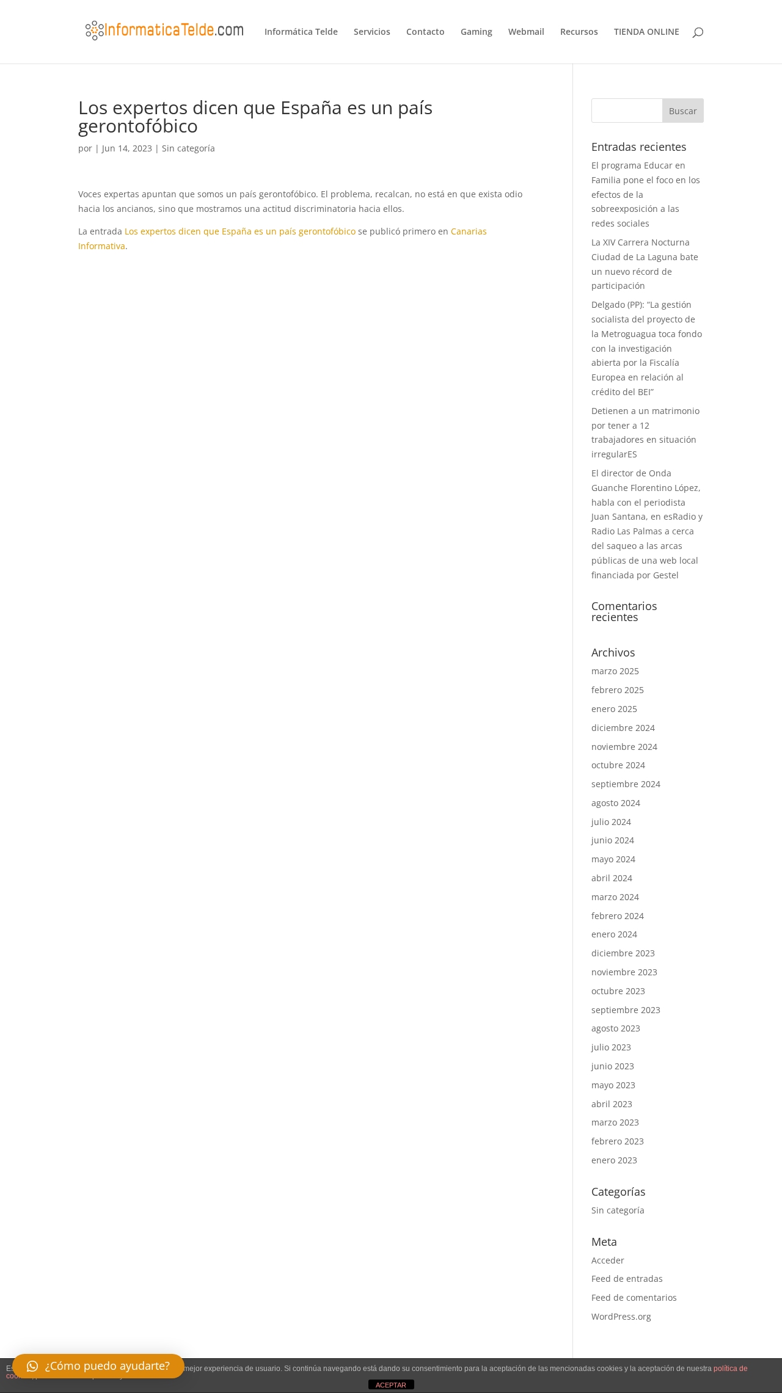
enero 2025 (614, 709)
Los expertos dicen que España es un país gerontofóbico (240, 231)
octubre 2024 (618, 765)
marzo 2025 (615, 671)
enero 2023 (614, 1160)
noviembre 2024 (624, 746)
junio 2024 (612, 840)
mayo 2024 (613, 859)
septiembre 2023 (625, 1010)
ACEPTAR (391, 1385)
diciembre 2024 (623, 727)
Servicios (372, 32)
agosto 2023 (615, 1028)
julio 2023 (611, 1047)
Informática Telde (301, 32)
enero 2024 (614, 934)
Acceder (607, 1260)
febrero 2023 (617, 1141)
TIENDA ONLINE (646, 32)
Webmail (526, 32)
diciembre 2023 (623, 953)
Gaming (476, 32)
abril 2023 (611, 1104)
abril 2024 (611, 878)
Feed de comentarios (634, 1297)
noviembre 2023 (624, 972)
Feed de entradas (627, 1278)
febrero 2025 (617, 690)
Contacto (425, 32)
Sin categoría (188, 148)
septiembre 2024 (625, 784)
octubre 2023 (618, 991)
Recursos (579, 32)
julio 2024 (611, 821)
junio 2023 (612, 1066)
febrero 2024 (617, 916)
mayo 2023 (613, 1085)
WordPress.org (621, 1316)
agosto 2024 (615, 803)
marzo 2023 (615, 1122)
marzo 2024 (615, 897)
